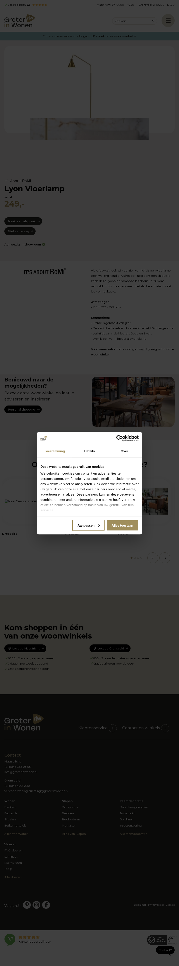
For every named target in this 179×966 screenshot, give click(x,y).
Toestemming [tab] (54, 451)
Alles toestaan (122, 525)
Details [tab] (89, 451)
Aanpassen (86, 525)
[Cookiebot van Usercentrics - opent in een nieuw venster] (119, 438)
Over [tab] (124, 451)
